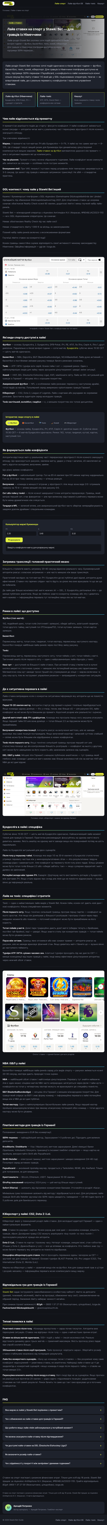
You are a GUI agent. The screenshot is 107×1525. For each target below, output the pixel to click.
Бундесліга (72, 348)
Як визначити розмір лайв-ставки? (23, 1454)
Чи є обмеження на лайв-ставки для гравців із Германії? (34, 1419)
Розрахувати (14, 540)
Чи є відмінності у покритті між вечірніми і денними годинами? (37, 1463)
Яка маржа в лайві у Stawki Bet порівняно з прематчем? (34, 1410)
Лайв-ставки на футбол (49, 150)
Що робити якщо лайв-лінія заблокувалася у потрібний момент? (39, 1427)
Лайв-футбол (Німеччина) (18, 99)
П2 (71, 529)
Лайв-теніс (90, 3)
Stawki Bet (8, 1292)
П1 (7, 529)
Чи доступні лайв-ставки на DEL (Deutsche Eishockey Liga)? (36, 1445)
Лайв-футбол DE (75, 3)
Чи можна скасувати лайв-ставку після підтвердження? (34, 1436)
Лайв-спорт (60, 3)
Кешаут (100, 3)
